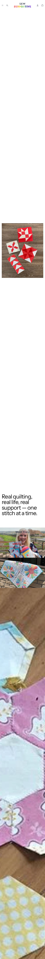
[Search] (7, 5)
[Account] (37, 5)
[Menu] (2, 5)
